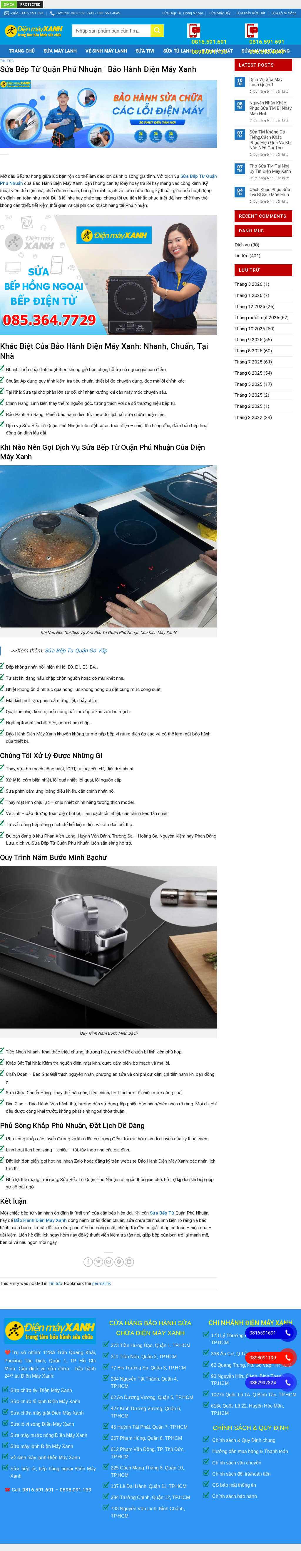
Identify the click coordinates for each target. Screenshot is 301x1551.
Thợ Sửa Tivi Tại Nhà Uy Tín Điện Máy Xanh (270, 168)
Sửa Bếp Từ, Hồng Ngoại (182, 13)
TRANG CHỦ (22, 51)
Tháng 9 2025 (248, 339)
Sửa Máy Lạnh (60, 51)
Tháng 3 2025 (248, 395)
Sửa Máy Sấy (219, 13)
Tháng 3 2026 (248, 284)
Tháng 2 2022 (248, 417)
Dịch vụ (242, 245)
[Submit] (157, 30)
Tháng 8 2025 (248, 351)
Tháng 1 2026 (248, 295)
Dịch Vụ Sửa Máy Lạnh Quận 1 (266, 82)
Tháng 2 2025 (248, 406)
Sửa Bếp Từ (162, 1213)
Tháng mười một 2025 (257, 317)
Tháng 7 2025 (248, 362)
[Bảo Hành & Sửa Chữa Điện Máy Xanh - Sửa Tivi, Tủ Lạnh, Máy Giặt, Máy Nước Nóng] (33, 31)
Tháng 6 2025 (248, 373)
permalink (101, 1283)
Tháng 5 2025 (248, 384)
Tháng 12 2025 (250, 306)
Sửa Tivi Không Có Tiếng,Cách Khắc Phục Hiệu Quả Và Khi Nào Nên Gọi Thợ (270, 139)
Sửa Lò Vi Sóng (284, 13)
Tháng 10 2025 (250, 328)
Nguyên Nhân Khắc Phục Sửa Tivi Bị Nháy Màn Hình (271, 108)
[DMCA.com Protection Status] (22, 4)
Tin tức (55, 1283)
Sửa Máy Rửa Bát (251, 13)
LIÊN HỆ (17, 64)
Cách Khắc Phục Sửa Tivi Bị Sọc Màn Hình (270, 192)
